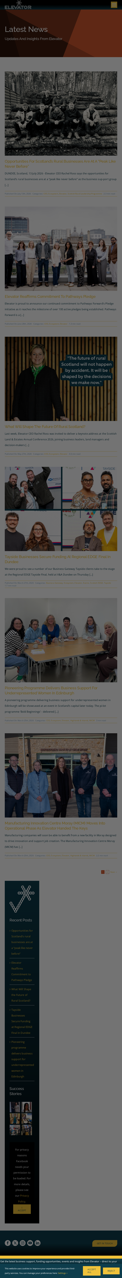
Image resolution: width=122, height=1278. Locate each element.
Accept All (92, 1271)
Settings (62, 1273)
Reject (111, 1270)
